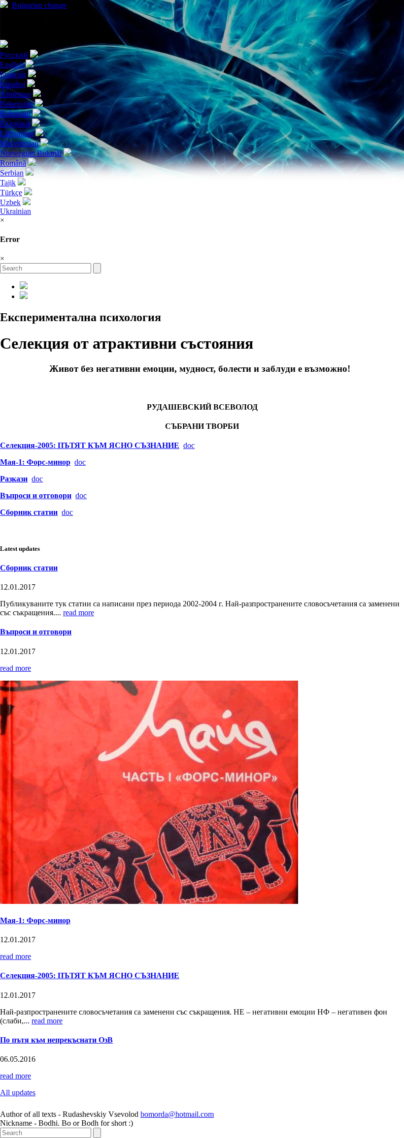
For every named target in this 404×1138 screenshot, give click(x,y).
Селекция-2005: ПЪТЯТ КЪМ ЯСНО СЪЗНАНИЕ (89, 445)
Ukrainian (15, 211)
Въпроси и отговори (35, 632)
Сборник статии (29, 568)
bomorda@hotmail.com (177, 1114)
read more (78, 612)
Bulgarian (39, 5)
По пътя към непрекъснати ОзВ (56, 1040)
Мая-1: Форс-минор (35, 462)
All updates (17, 1092)
